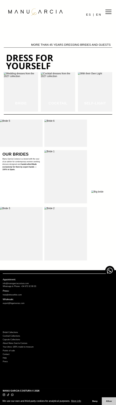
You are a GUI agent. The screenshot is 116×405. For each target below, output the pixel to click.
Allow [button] (109, 401)
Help (5, 358)
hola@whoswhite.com (12, 295)
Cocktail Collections (11, 336)
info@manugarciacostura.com (16, 283)
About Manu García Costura (15, 343)
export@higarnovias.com (13, 303)
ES (89, 14)
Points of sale (9, 350)
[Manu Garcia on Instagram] (4, 394)
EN (99, 14)
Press (5, 361)
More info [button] (76, 401)
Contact (6, 354)
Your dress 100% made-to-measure (18, 347)
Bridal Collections (10, 332)
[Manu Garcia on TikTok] (8, 394)
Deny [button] (95, 401)
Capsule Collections (11, 339)
